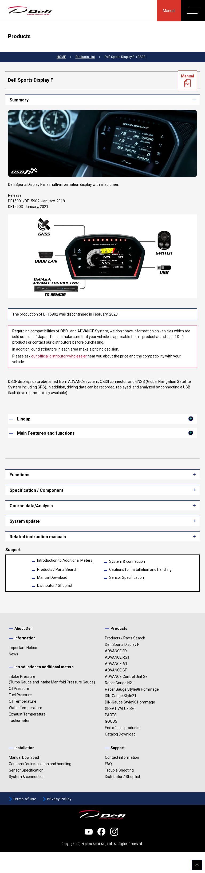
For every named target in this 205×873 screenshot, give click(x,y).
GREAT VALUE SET (120, 708)
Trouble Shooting (119, 770)
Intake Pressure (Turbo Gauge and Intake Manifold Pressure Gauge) (52, 679)
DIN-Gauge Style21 (120, 696)
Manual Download (52, 577)
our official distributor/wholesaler (59, 356)
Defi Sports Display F (122, 644)
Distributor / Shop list (54, 585)
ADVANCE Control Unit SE (126, 676)
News (13, 654)
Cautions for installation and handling (140, 569)
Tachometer (19, 720)
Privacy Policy (59, 799)
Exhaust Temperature (27, 714)
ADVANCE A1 (116, 664)
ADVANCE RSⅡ (117, 657)
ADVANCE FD (116, 651)
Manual (169, 11)
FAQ (108, 764)
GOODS (111, 721)
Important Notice (23, 648)
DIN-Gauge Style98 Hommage (130, 702)
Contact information (122, 757)
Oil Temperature (22, 701)
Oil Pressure (19, 688)
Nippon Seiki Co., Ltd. (97, 844)
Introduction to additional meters (44, 667)
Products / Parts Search (57, 569)
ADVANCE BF (116, 670)
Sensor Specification (126, 577)
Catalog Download (120, 734)
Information (25, 638)
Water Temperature (25, 708)
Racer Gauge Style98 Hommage (132, 689)
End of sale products (122, 728)
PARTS (111, 715)
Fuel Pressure (20, 695)
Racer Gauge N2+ (119, 683)
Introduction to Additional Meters (64, 560)
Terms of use (24, 799)
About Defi (23, 628)
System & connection (127, 561)
